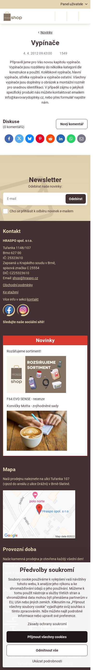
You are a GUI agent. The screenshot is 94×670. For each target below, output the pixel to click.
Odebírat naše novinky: (45, 186)
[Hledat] (61, 16)
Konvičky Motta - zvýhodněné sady (33, 406)
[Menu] (84, 16)
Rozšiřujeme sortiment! (24, 351)
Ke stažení (10, 292)
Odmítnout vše (47, 650)
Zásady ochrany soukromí (47, 624)
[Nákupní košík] (73, 16)
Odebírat (75, 199)
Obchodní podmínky (18, 285)
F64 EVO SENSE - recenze (26, 399)
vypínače (73, 62)
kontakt (33, 299)
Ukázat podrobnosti (47, 661)
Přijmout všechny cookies (47, 637)
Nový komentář (71, 124)
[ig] (23, 315)
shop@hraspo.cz (25, 278)
